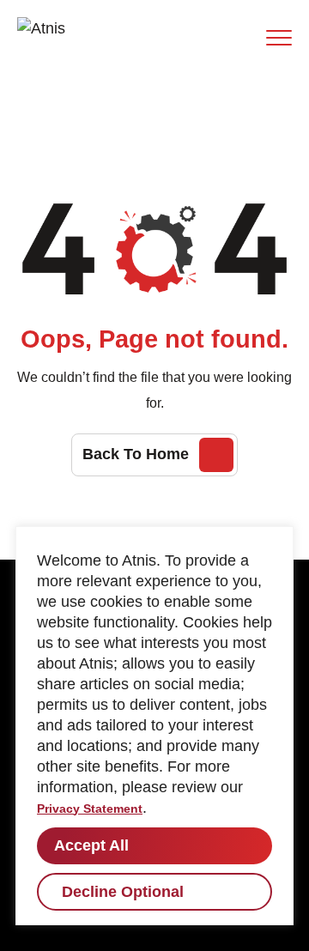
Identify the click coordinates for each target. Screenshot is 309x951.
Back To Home (135, 454)
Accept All (91, 845)
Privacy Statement (89, 808)
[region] (154, 725)
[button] (279, 38)
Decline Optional (123, 891)
